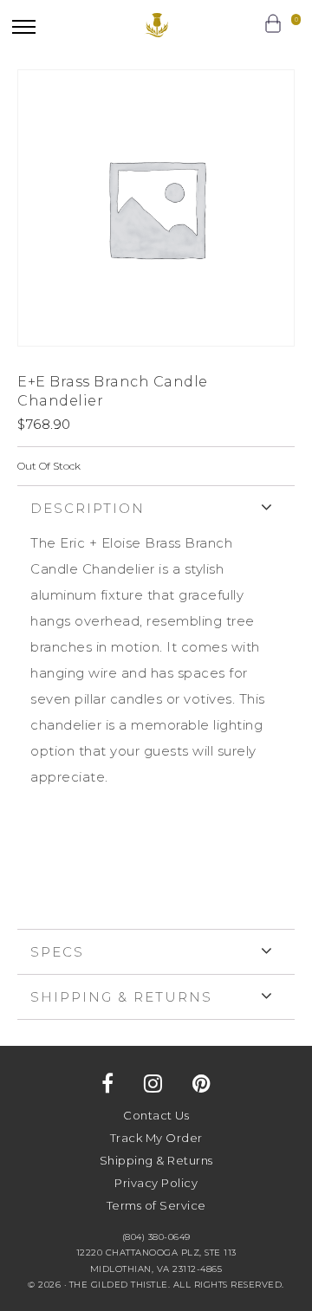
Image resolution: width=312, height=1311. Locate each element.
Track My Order (156, 1138)
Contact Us (156, 1115)
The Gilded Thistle (156, 25)
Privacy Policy (156, 1183)
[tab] (156, 707)
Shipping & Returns (121, 997)
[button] (23, 26)
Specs (57, 952)
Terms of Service (156, 1205)
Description (87, 508)
